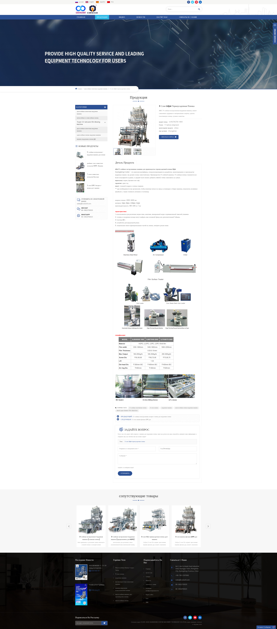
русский (81, 2)
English (91, 2)
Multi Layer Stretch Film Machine (127, 411)
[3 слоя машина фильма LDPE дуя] (154, 520)
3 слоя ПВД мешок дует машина (186, 536)
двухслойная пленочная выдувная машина (87, 129)
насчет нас (162, 17)
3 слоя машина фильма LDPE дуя (141, 420)
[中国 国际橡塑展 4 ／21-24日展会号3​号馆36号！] (81, 572)
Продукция (102, 17)
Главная (81, 17)
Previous (69, 526)
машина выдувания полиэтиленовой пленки (122, 589)
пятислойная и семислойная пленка (87, 118)
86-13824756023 (87, 217)
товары (148, 577)
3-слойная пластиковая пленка (137, 408)
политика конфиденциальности (152, 589)
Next (208, 526)
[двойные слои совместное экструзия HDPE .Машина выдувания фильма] (80, 166)
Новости (140, 17)
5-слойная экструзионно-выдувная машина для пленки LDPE (96, 153)
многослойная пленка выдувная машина (186, 408)
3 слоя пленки (154, 408)
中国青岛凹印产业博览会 (96, 585)
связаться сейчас (167, 137)
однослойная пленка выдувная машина (89, 135)
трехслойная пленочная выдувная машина (95, 89)
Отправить (125, 473)
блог (147, 598)
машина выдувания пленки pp (86, 139)
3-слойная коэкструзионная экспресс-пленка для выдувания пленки (152, 417)
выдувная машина (167, 408)
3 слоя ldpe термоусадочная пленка (135, 442)
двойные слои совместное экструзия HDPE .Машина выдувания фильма (95, 164)
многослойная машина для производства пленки (123, 595)
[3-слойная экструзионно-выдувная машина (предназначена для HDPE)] (91, 520)
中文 (112, 2)
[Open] (275, 33)
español (102, 2)
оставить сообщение (264, 627)
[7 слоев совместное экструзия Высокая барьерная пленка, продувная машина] (80, 177)
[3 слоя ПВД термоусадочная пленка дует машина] (122, 520)
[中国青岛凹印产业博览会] (81, 594)
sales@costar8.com (84, 204)
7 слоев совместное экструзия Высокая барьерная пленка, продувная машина (96, 175)
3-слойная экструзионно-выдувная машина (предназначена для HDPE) (91, 538)
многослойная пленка (121, 601)
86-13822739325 (181, 584)
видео (122, 17)
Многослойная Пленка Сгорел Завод (124, 569)
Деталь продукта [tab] (124, 162)
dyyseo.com (198, 624)
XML (147, 602)
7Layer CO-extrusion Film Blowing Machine (88, 123)
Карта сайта (149, 595)
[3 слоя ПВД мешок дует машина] (186, 519)
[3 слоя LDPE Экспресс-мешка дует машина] (80, 188)
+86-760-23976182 (182, 575)
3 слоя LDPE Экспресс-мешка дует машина (94, 186)
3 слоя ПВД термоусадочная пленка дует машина (123, 538)
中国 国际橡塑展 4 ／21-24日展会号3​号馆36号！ (97, 567)
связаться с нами (188, 17)
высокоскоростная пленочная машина (124, 583)
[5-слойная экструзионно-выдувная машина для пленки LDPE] (80, 154)
